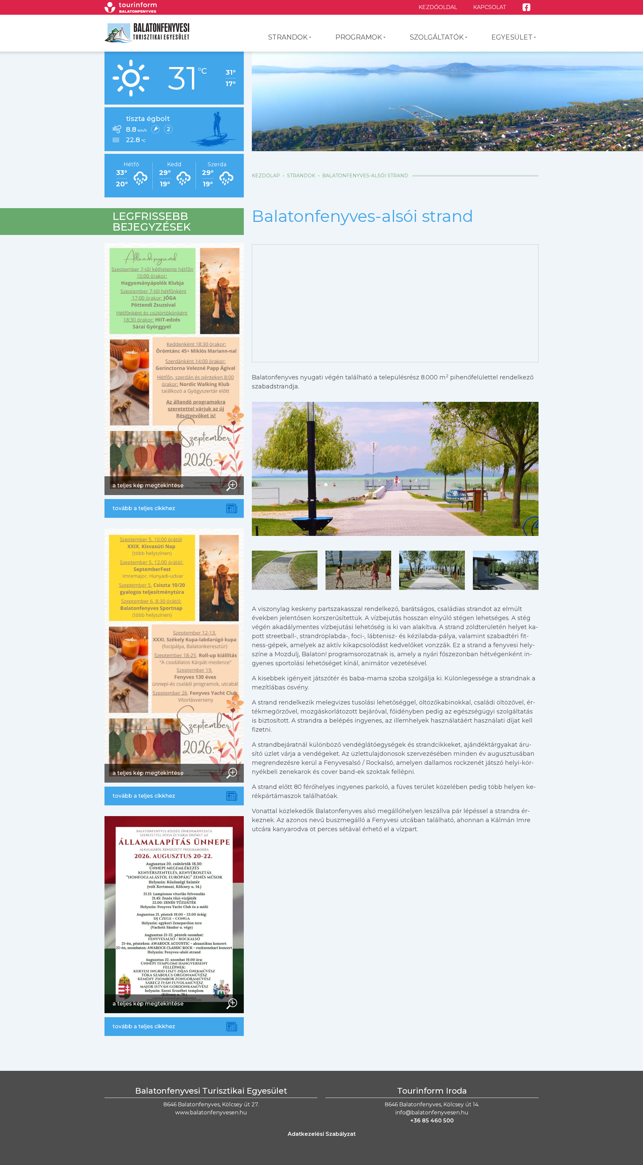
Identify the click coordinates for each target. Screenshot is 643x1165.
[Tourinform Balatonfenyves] (130, 7)
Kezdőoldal (438, 7)
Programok (358, 37)
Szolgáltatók (437, 37)
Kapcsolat (489, 7)
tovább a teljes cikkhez (144, 508)
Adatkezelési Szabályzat (322, 1134)
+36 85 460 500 (432, 1120)
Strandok (288, 37)
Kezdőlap (266, 175)
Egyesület (511, 37)
